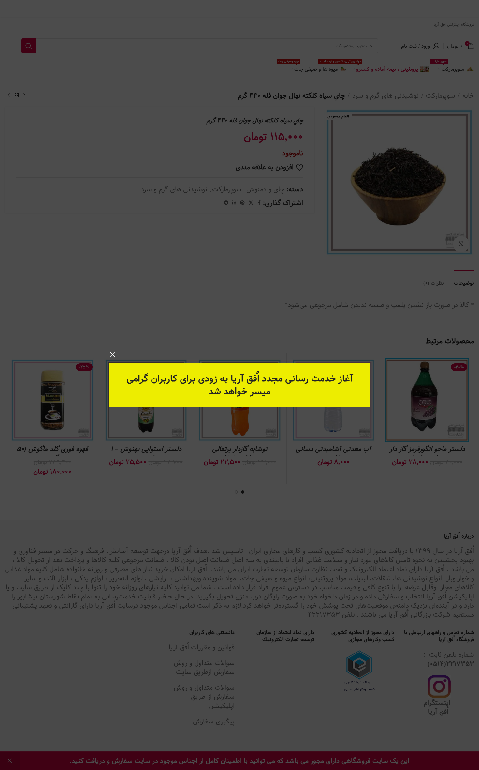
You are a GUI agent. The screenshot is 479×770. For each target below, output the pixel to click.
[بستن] (112, 354)
